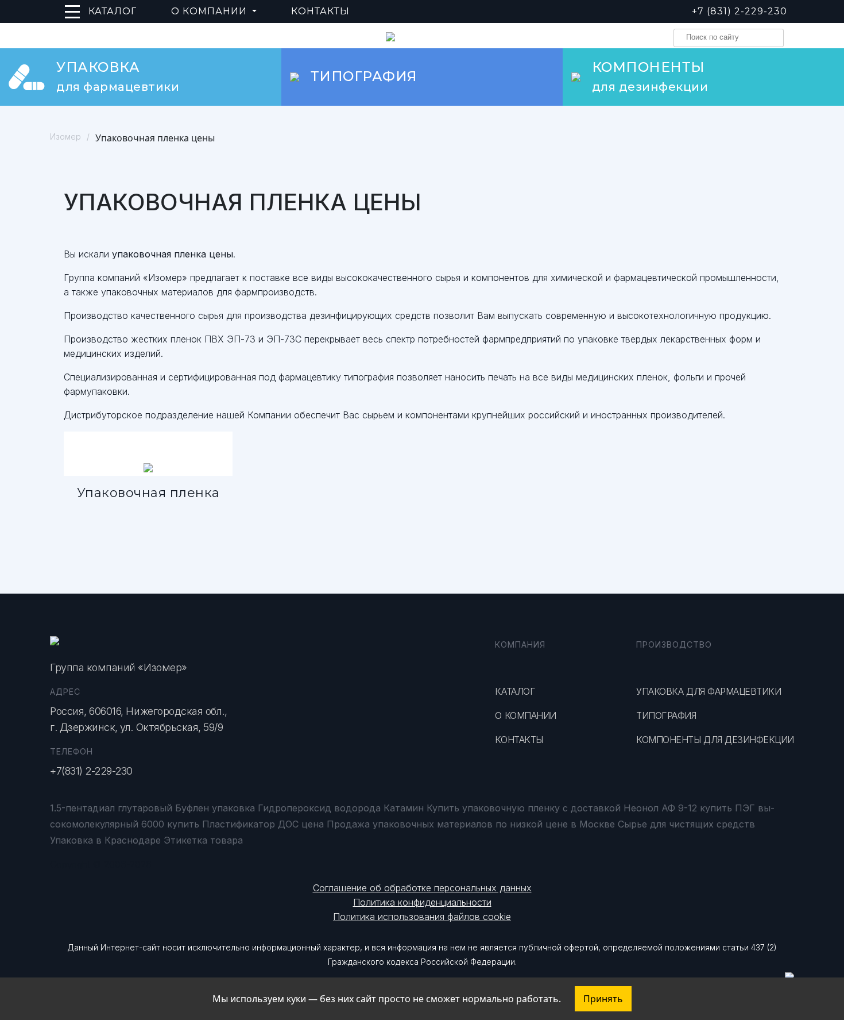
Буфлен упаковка (215, 808)
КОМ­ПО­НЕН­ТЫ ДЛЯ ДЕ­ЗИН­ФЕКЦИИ (715, 739)
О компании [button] (210, 11)
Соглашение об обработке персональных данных (422, 888)
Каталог (112, 11)
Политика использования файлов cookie (422, 916)
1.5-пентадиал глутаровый (111, 808)
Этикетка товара (203, 840)
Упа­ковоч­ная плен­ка (148, 493)
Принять (603, 998)
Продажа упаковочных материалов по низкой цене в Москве (471, 824)
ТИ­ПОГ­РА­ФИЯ (666, 715)
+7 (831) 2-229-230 (739, 11)
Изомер (65, 136)
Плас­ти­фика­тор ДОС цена (263, 824)
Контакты (320, 11)
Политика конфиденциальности (422, 902)
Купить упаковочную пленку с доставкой (524, 808)
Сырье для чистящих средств (686, 824)
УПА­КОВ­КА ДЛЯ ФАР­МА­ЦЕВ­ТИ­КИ (708, 691)
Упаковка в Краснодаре (105, 840)
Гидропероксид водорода (319, 808)
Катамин (404, 808)
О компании (525, 715)
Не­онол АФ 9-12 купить (678, 808)
